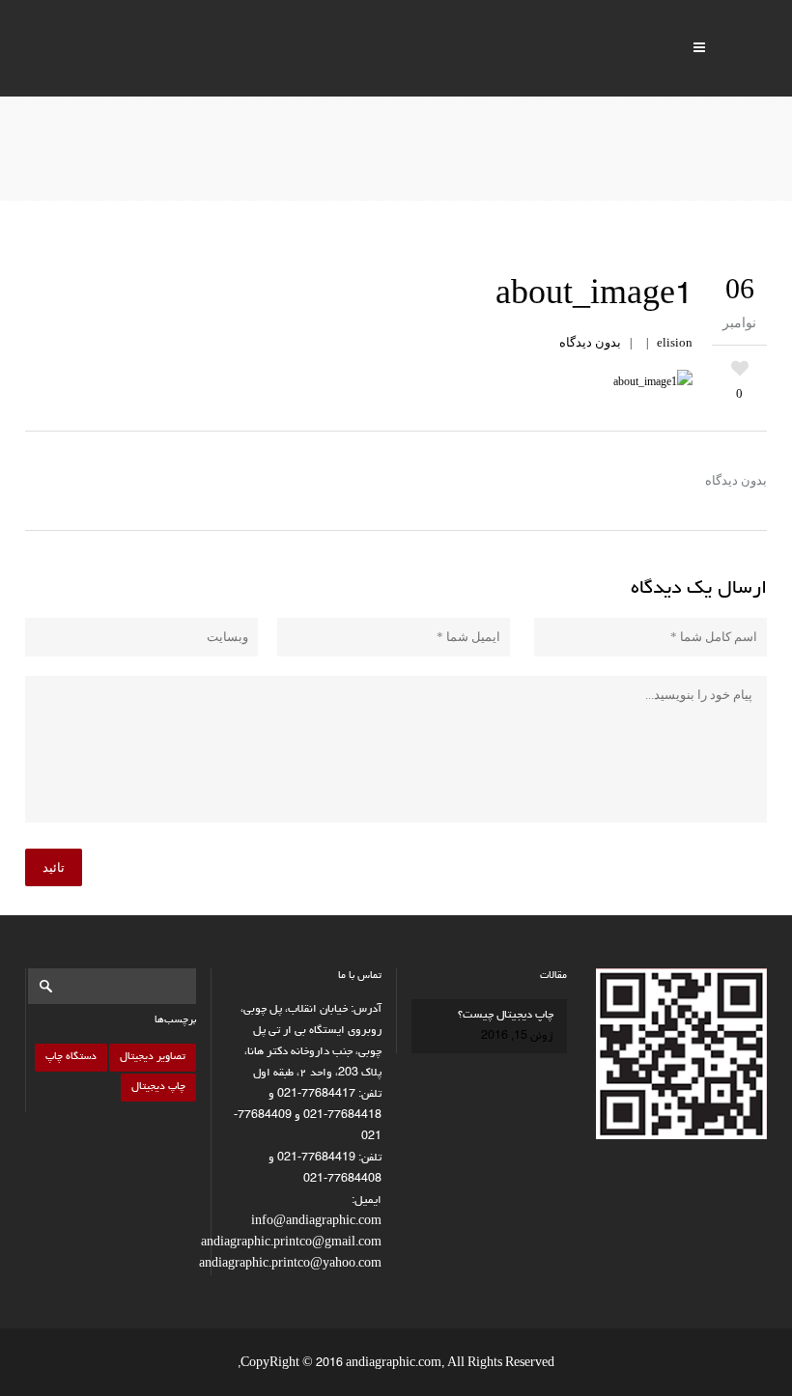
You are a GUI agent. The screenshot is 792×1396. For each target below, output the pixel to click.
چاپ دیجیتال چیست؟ (505, 1015)
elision (675, 342)
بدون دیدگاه (590, 342)
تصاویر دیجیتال (152, 1056)
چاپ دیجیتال (158, 1086)
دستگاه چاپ (71, 1056)
